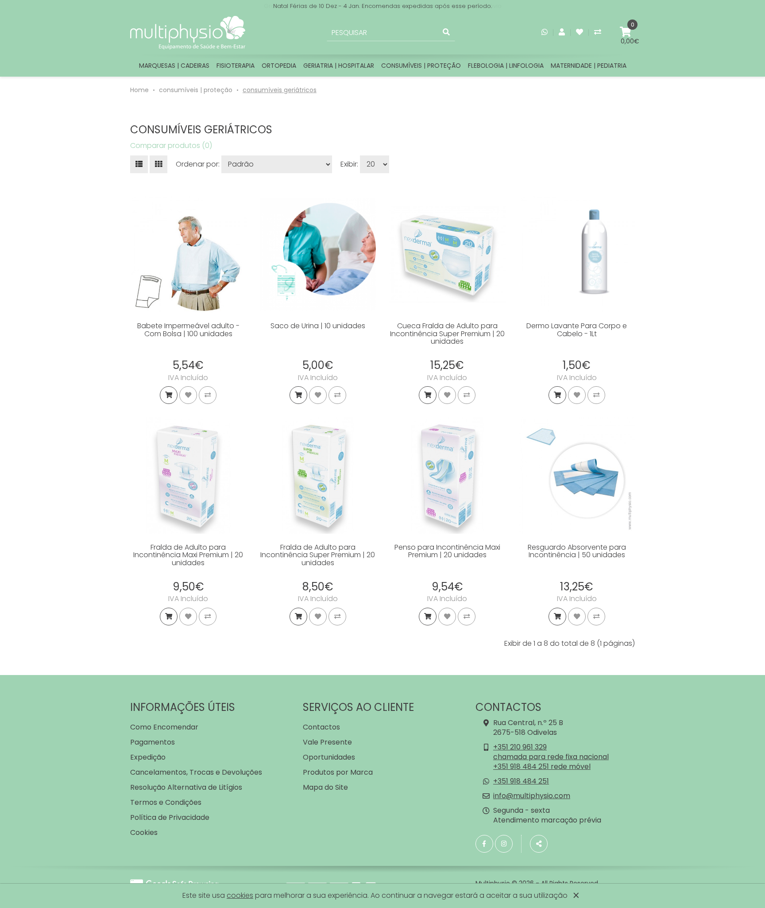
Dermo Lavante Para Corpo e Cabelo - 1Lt (576, 330)
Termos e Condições (165, 802)
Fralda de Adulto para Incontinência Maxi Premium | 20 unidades (188, 555)
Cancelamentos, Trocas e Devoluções (196, 772)
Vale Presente (327, 742)
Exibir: (349, 164)
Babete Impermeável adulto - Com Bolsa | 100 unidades (188, 330)
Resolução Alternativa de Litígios (186, 787)
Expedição (148, 757)
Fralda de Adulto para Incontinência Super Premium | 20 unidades (317, 555)
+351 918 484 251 (521, 781)
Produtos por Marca (338, 772)
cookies (240, 895)
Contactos (321, 727)
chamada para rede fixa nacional (551, 757)
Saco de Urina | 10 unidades (317, 326)
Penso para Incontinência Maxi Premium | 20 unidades (447, 551)
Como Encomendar (164, 727)
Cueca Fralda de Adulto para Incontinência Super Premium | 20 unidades (447, 333)
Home (139, 89)
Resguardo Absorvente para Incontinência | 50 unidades (577, 551)
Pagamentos (152, 742)
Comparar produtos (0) (171, 145)
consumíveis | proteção (421, 65)
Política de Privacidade (169, 817)
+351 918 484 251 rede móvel (542, 766)
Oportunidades (329, 757)
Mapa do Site (325, 787)
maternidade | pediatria (588, 65)
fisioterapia (235, 65)
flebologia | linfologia (506, 65)
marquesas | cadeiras (174, 65)
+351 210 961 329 (520, 747)
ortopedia (279, 65)
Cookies (144, 832)
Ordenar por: (198, 164)
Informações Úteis (182, 707)
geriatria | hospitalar (338, 65)
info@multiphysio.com (531, 796)
